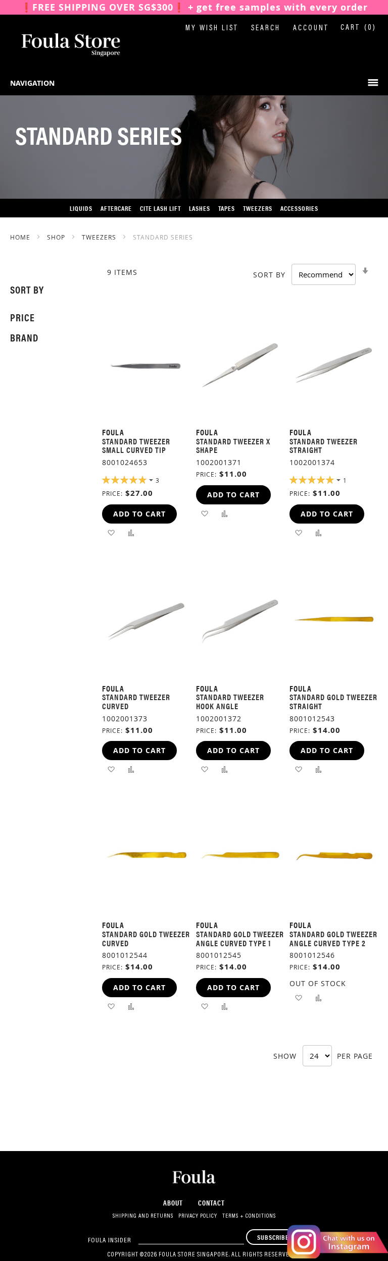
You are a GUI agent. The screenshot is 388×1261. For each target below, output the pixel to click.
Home (21, 237)
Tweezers (100, 237)
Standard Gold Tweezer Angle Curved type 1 (240, 938)
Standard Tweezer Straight (323, 445)
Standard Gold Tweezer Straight (333, 701)
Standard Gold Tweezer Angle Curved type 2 (333, 938)
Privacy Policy (197, 1216)
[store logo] (60, 45)
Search (265, 28)
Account (311, 28)
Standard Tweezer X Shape (233, 445)
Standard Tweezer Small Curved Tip (136, 445)
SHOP (57, 237)
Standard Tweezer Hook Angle (230, 701)
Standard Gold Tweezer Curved (146, 938)
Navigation (32, 83)
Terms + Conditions (249, 1216)
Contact (211, 1202)
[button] (111, 532)
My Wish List (211, 28)
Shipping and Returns (143, 1216)
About (173, 1202)
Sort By (269, 274)
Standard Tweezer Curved (136, 701)
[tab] (46, 289)
